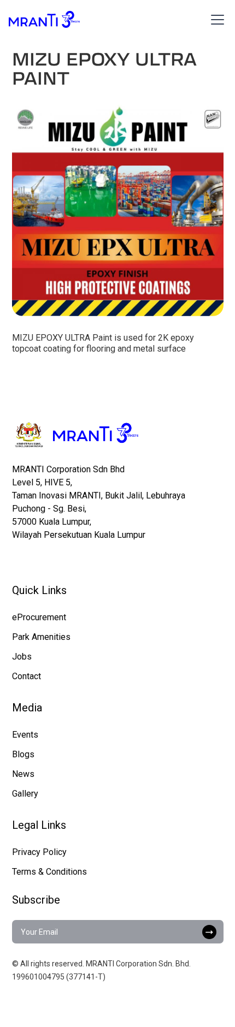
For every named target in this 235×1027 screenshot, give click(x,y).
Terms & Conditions (49, 871)
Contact (26, 676)
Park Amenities (41, 637)
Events (25, 734)
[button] (215, 20)
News (23, 774)
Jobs (22, 656)
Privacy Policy (39, 852)
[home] (44, 19)
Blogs (23, 754)
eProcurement (39, 617)
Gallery (25, 793)
